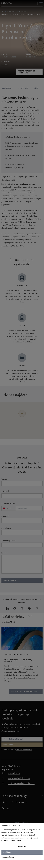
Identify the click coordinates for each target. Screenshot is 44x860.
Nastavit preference (7, 857)
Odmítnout (22, 846)
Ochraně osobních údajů (12, 841)
